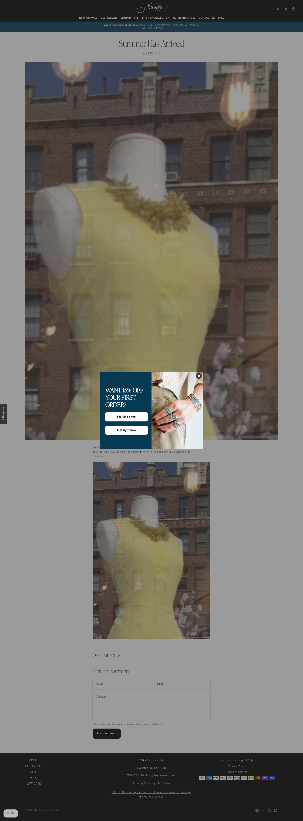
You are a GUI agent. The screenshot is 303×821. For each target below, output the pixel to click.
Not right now (126, 430)
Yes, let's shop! (127, 417)
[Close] (199, 376)
